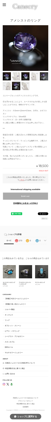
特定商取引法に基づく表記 (15, 368)
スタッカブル (10, 342)
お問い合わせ (10, 374)
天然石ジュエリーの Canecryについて (20, 363)
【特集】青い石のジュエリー (15, 304)
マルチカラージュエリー (14, 352)
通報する (44, 218)
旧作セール (9, 347)
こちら (21, 180)
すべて (9, 241)
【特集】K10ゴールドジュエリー (17, 298)
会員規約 (26, 407)
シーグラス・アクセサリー (14, 336)
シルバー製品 (10, 309)
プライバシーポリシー (25, 401)
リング (7, 320)
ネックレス (9, 315)
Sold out (25, 196)
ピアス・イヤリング (12, 331)
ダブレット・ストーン (13, 325)
